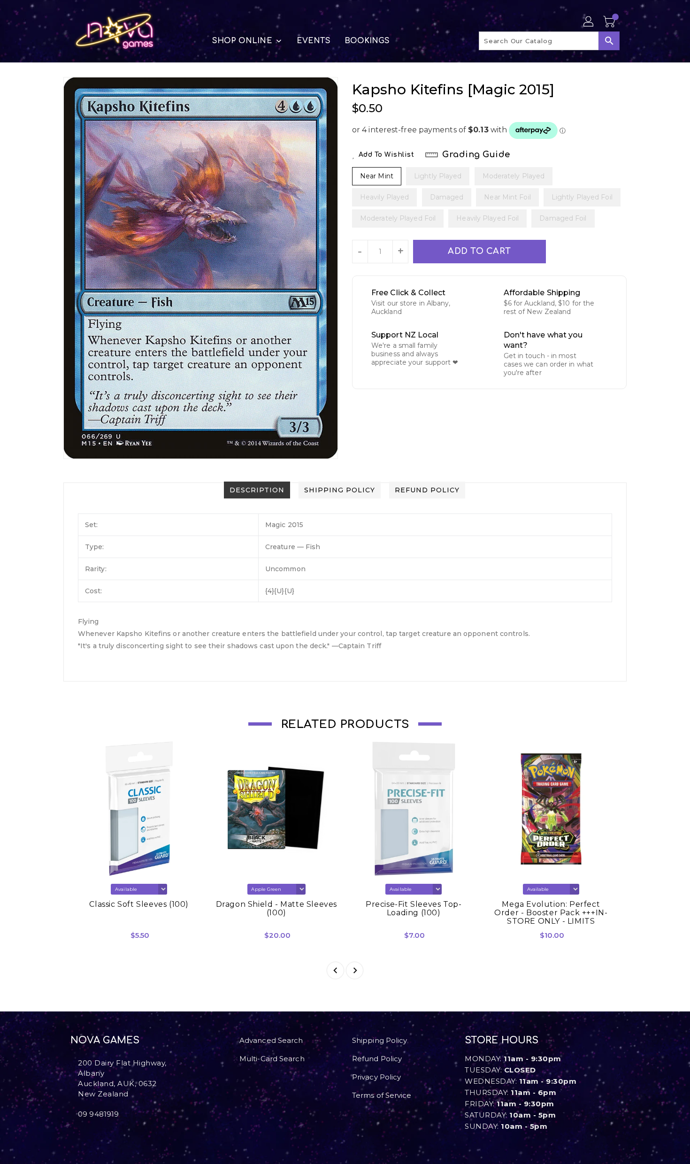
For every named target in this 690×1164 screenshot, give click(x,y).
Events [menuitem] (313, 41)
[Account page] (589, 22)
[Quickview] (86, 938)
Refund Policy (377, 1058)
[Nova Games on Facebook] (73, 1135)
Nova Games (104, 1040)
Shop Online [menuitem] (242, 41)
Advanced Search (271, 1040)
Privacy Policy (376, 1076)
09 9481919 (98, 1114)
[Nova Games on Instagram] (81, 1135)
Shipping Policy (379, 1040)
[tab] (257, 490)
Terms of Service (382, 1095)
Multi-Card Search (272, 1058)
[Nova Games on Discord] (88, 1135)
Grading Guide (476, 154)
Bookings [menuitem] (367, 41)
